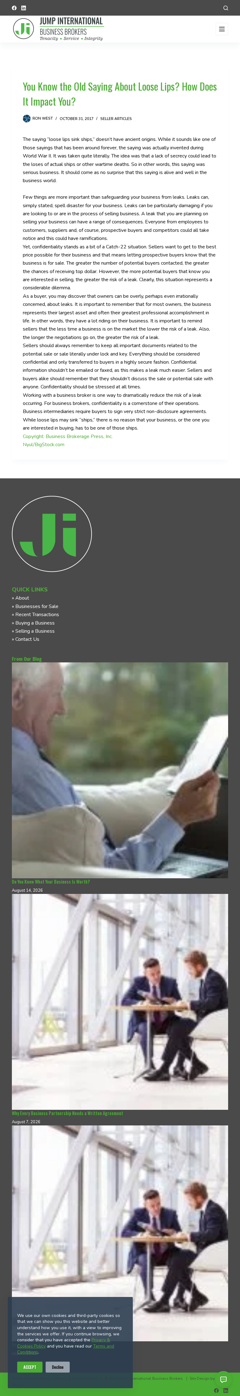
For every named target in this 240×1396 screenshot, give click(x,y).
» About (20, 598)
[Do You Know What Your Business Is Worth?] (120, 770)
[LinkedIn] (23, 8)
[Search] (225, 8)
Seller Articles (116, 118)
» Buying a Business (33, 623)
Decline (57, 1367)
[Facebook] (14, 8)
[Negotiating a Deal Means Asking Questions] (120, 1233)
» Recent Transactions (35, 614)
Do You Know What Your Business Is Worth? (51, 881)
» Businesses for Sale (35, 606)
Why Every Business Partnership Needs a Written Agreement (67, 1113)
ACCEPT (29, 1367)
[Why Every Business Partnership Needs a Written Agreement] (120, 1002)
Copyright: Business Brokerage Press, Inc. (67, 436)
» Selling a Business (33, 631)
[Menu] (222, 29)
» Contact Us (25, 639)
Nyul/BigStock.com (43, 444)
